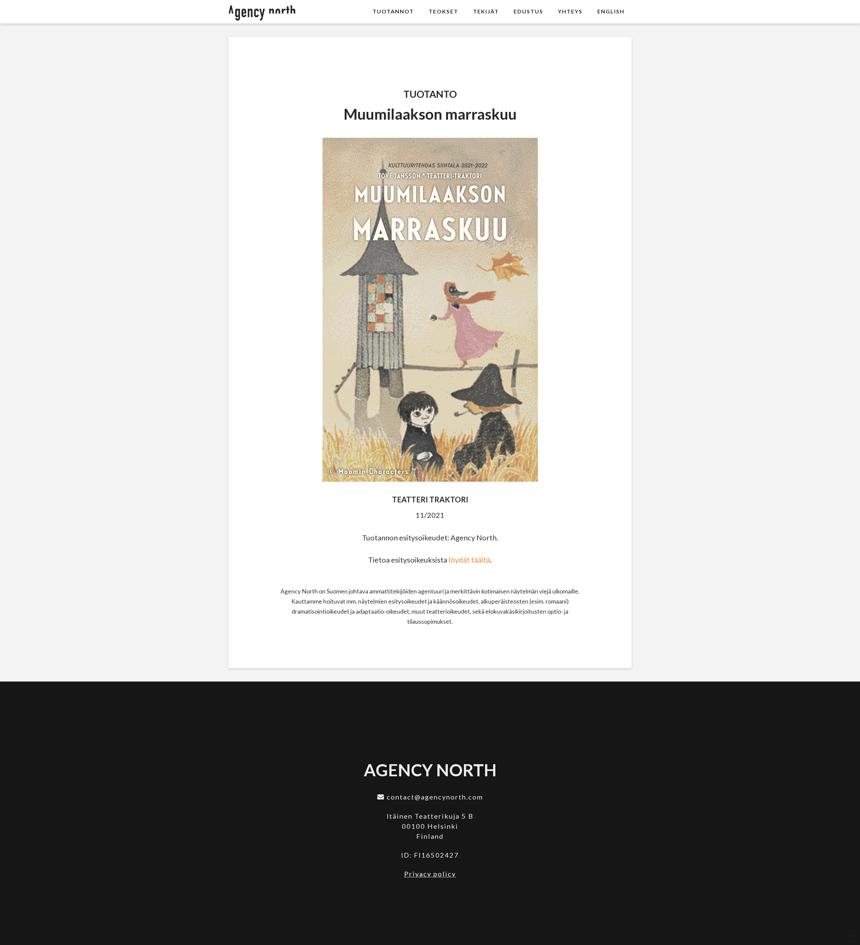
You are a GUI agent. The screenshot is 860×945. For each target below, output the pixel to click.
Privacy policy (430, 874)
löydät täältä (469, 559)
